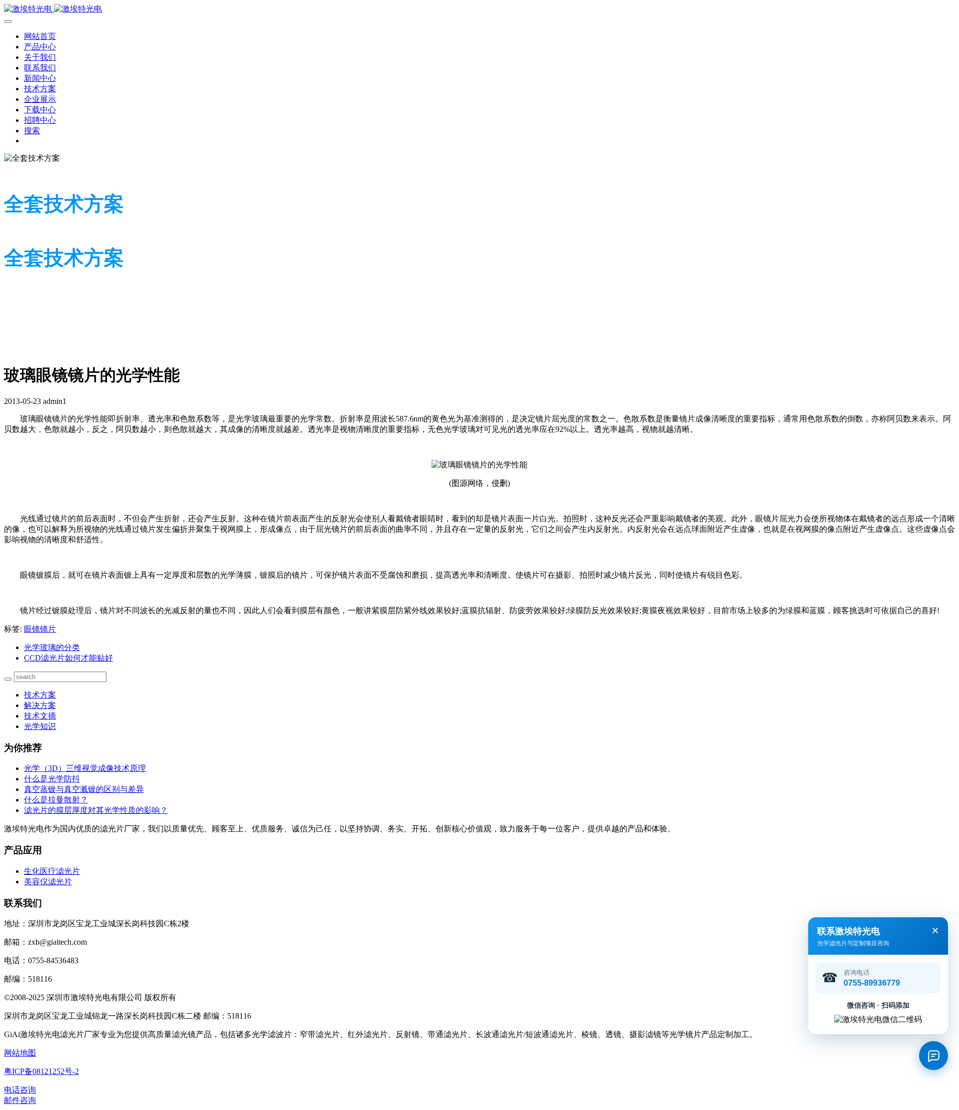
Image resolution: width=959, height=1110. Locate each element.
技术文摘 (40, 716)
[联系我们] (933, 1055)
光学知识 (40, 726)
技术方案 (40, 695)
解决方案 (40, 705)
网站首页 (40, 36)
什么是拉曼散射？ (56, 799)
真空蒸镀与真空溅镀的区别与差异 (84, 789)
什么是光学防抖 (52, 778)
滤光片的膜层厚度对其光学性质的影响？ (96, 810)
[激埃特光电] (479, 9)
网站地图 (20, 1053)
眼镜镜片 (40, 629)
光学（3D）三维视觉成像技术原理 (85, 768)
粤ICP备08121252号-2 (41, 1071)
